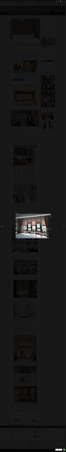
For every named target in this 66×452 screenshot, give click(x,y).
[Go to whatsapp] (64, 450)
